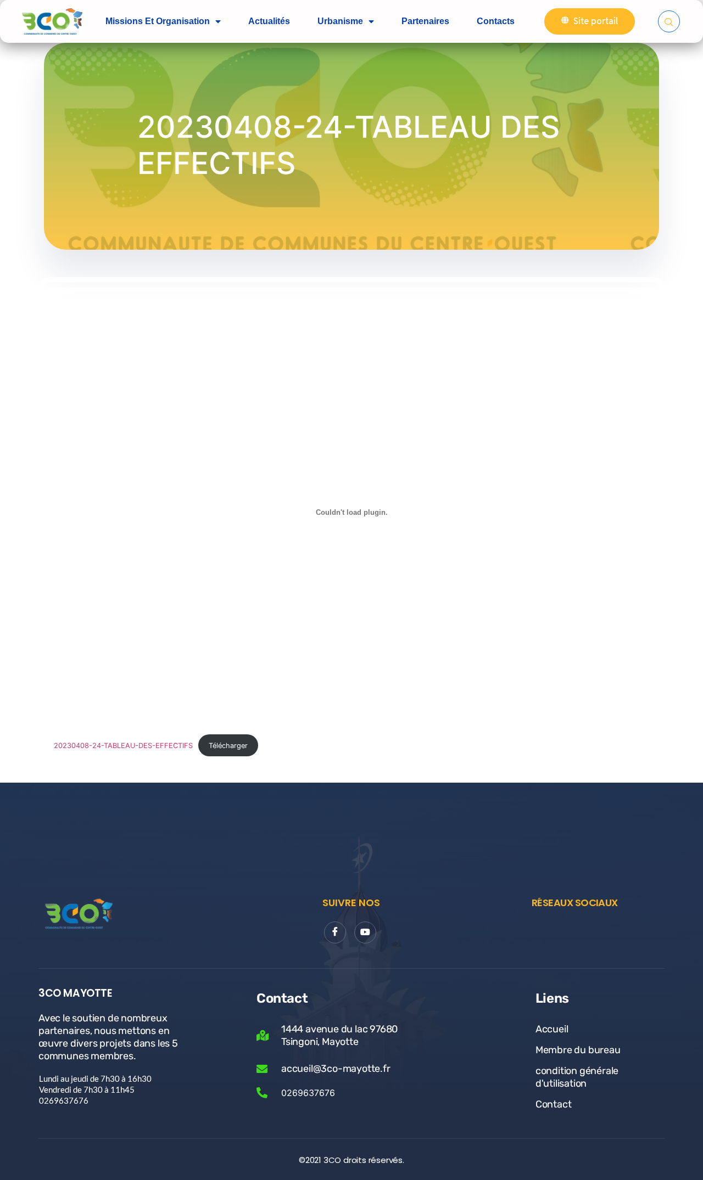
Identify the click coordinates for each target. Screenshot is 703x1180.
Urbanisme (340, 21)
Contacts (496, 21)
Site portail (595, 21)
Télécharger (228, 745)
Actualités (269, 21)
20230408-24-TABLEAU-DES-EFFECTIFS (123, 745)
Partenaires (425, 21)
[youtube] (365, 932)
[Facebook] (335, 932)
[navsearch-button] (669, 21)
